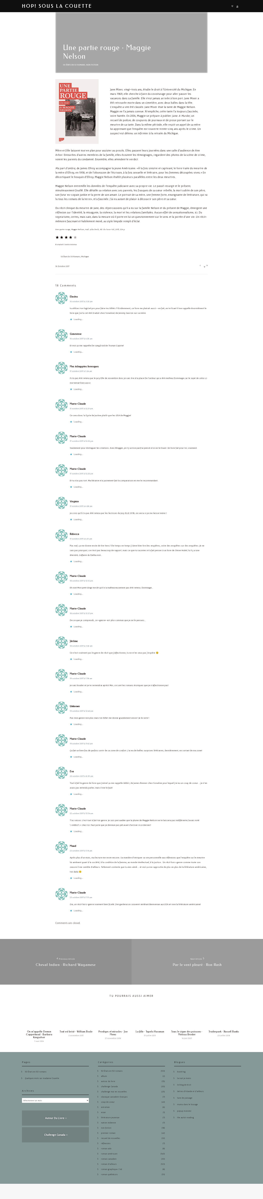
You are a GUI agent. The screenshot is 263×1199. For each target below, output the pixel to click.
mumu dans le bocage (187, 1104)
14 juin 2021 (187, 1038)
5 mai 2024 (39, 1041)
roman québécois (109, 1174)
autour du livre (108, 1081)
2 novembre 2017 (76, 1035)
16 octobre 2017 (62, 266)
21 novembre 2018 (113, 1038)
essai (103, 1112)
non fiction (92, 65)
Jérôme (74, 641)
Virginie (74, 501)
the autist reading (185, 1117)
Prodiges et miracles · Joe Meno (113, 1033)
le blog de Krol (184, 1085)
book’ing (181, 1072)
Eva (72, 771)
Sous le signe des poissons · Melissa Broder (186, 1033)
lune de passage (184, 1098)
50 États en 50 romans (74, 65)
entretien (105, 1107)
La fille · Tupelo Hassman (150, 1031)
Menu (238, 6)
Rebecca (74, 534)
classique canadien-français (114, 1097)
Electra (74, 296)
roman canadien (109, 1159)
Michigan (85, 256)
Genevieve (76, 333)
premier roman (108, 1133)
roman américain (109, 1154)
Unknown (75, 706)
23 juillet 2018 (224, 1035)
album (104, 1076)
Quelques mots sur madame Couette (42, 1078)
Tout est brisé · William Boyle (76, 1031)
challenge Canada (109, 1086)
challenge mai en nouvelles (114, 1092)
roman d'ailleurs (109, 1164)
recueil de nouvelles (110, 1138)
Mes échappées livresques (84, 366)
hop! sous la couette (57, 6)
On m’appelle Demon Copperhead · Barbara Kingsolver (39, 1034)
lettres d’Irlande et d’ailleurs (190, 1091)
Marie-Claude (78, 403)
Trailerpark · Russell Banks (224, 1031)
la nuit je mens (184, 1078)
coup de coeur (108, 1102)
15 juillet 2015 (150, 1035)
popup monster (184, 1111)
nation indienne (108, 1123)
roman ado (106, 1148)
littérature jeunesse (110, 1117)
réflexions (105, 1143)
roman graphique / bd (111, 1169)
